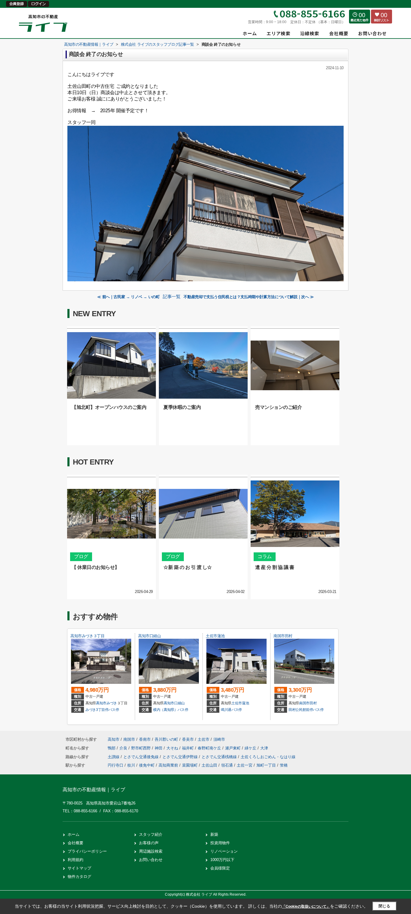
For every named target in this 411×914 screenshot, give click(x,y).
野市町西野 (141, 748)
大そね (172, 748)
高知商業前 (168, 765)
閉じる (384, 906)
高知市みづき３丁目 (87, 636)
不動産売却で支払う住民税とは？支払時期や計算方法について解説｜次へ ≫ (249, 297)
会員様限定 (220, 868)
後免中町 (147, 765)
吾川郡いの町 (166, 739)
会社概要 (75, 843)
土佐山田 (209, 765)
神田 (159, 748)
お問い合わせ (150, 859)
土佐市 (236, 703)
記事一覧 (171, 296)
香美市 (188, 739)
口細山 (179, 703)
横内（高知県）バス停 (170, 710)
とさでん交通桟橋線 (220, 757)
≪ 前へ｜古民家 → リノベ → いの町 (128, 297)
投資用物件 (220, 843)
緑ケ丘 (251, 748)
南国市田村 (282, 636)
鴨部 (112, 748)
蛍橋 (284, 765)
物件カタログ (79, 876)
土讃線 (114, 757)
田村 (313, 703)
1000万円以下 (222, 859)
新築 (214, 834)
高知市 (101, 703)
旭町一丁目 (266, 765)
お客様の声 (149, 843)
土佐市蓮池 (215, 636)
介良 (123, 748)
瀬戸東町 (233, 748)
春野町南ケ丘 (210, 748)
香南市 (145, 739)
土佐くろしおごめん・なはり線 (268, 757)
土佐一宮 (244, 765)
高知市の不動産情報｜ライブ (94, 789)
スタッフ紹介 (150, 834)
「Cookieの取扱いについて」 (306, 906)
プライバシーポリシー (87, 851)
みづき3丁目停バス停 (102, 710)
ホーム (73, 834)
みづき (112, 703)
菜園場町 (190, 765)
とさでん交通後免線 (141, 757)
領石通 (227, 765)
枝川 (131, 765)
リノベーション (224, 851)
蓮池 (245, 703)
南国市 (304, 703)
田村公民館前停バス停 (306, 710)
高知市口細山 (149, 636)
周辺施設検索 (150, 851)
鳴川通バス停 (231, 710)
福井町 (188, 748)
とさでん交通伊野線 (180, 757)
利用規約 (75, 859)
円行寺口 (115, 765)
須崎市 (219, 739)
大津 (264, 748)
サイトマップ (79, 868)
